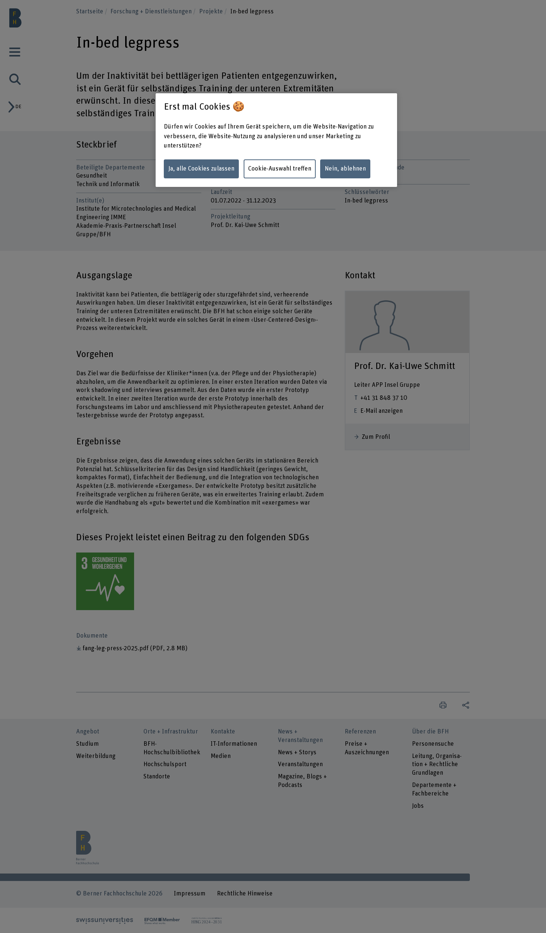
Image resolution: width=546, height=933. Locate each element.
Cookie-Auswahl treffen (279, 168)
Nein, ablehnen (345, 168)
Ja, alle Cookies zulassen (201, 168)
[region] (276, 140)
